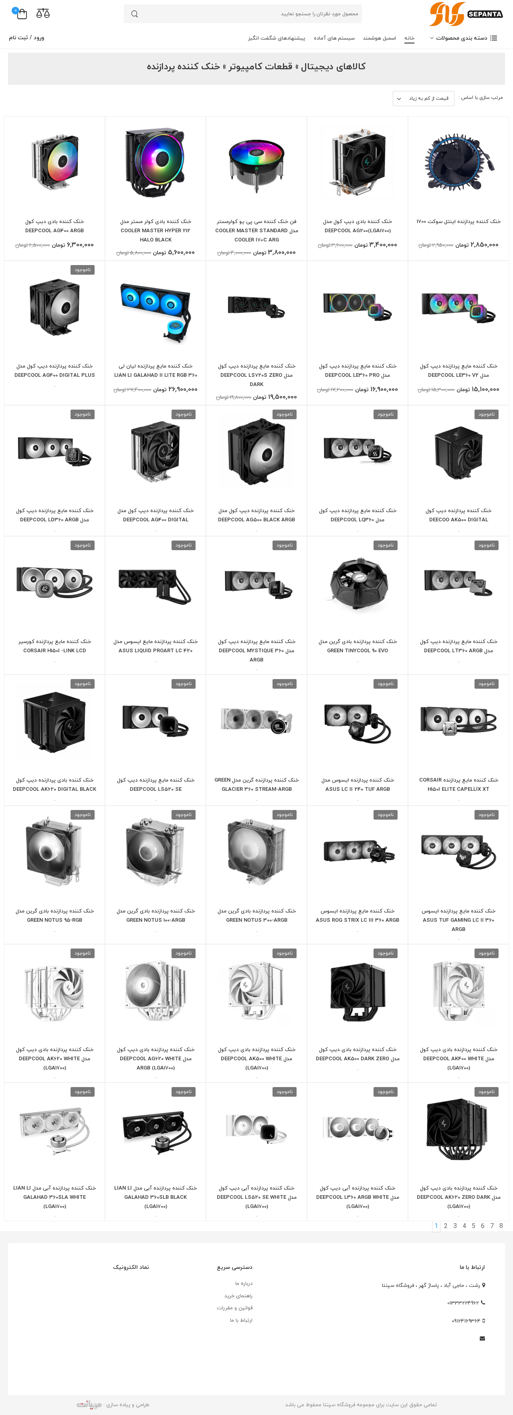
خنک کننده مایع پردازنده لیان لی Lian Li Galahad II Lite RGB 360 (155, 371)
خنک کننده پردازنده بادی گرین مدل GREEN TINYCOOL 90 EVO (358, 646)
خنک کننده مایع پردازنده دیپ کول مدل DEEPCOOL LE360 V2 (458, 371)
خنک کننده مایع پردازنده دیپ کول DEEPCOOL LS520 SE (155, 785)
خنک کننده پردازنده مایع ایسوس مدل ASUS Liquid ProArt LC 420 (155, 646)
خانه (409, 38)
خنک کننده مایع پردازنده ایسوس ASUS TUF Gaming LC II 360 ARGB (458, 920)
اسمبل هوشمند (379, 38)
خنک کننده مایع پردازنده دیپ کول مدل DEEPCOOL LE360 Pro (357, 371)
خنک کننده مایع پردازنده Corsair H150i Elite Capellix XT (458, 785)
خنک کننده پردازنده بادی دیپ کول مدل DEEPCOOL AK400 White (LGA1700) (458, 1059)
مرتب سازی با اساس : (480, 97)
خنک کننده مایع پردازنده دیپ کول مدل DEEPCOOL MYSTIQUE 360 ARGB (256, 651)
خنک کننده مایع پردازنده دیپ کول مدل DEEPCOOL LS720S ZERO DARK (256, 375)
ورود (38, 38)
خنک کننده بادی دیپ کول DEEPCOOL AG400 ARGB (54, 226)
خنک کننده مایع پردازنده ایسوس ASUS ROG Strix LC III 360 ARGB (357, 916)
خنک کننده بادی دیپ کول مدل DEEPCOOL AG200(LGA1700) (357, 226)
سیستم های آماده (334, 38)
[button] (464, 38)
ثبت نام (18, 38)
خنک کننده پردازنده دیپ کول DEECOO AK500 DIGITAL (458, 515)
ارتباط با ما (241, 1320)
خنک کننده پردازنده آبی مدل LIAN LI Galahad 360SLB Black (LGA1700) (155, 1197)
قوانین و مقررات (234, 1308)
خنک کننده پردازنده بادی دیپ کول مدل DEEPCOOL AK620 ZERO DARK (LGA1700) (459, 1197)
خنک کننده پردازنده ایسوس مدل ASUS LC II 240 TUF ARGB (357, 785)
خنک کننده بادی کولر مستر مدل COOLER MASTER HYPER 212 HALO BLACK (155, 231)
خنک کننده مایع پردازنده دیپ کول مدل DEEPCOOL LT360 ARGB (458, 646)
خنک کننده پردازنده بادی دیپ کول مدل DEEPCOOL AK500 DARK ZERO (358, 1054)
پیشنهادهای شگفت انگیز (276, 38)
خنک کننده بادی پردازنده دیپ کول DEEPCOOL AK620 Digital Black (54, 785)
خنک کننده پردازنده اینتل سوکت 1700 (459, 221)
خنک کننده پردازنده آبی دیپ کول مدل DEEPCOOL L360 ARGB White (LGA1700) (357, 1197)
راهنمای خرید (238, 1296)
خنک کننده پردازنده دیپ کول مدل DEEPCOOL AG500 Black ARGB (256, 515)
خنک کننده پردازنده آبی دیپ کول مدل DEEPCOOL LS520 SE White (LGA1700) (257, 1197)
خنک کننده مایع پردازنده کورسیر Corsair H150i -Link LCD (54, 646)
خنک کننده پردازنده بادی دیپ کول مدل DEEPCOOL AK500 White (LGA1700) (256, 1059)
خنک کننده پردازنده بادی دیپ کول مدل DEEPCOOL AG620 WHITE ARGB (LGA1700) (155, 1059)
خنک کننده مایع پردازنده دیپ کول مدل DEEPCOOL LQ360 (357, 515)
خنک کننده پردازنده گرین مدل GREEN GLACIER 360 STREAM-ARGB (256, 785)
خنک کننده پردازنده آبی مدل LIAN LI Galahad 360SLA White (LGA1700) (54, 1197)
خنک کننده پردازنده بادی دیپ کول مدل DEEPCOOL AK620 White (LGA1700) (54, 1059)
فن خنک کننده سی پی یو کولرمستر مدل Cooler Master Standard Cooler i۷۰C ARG (256, 231)
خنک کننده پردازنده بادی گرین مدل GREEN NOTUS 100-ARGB (156, 916)
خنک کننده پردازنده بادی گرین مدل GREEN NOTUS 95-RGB (55, 916)
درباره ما (243, 1283)
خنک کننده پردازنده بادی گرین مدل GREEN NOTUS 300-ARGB (257, 916)
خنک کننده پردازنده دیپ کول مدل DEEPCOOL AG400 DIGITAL (155, 515)
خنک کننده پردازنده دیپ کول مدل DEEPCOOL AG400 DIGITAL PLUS (54, 371)
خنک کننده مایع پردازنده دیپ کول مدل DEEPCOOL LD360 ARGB (54, 515)
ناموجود (83, 270)
